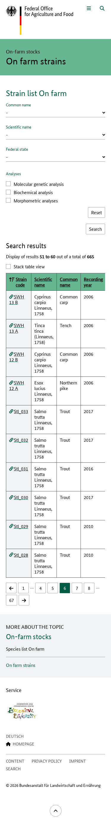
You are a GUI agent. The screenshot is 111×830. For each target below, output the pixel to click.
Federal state (17, 149)
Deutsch (15, 736)
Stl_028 (21, 555)
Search (13, 768)
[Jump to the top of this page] (56, 811)
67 (11, 600)
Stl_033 (21, 411)
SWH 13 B (16, 299)
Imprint (77, 761)
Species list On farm (25, 649)
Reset (96, 212)
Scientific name (18, 127)
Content (15, 761)
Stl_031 (21, 468)
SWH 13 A (16, 328)
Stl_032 (21, 440)
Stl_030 (21, 497)
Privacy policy (47, 761)
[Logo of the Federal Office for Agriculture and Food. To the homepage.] (39, 20)
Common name (18, 105)
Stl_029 (21, 526)
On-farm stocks (29, 636)
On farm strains (20, 665)
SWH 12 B (16, 357)
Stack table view (29, 266)
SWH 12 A (16, 385)
